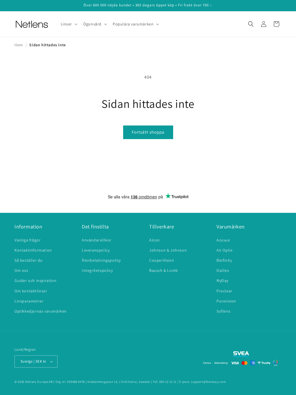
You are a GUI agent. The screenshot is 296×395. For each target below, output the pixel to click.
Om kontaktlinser (30, 291)
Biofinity (224, 260)
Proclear (224, 291)
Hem (18, 44)
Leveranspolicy (96, 250)
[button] (68, 24)
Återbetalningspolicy (101, 260)
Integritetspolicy (97, 270)
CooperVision (161, 260)
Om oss (21, 270)
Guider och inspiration (35, 280)
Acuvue (223, 240)
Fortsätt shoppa (148, 132)
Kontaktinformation (33, 250)
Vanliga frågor (27, 240)
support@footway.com (208, 382)
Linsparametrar (28, 301)
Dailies (223, 270)
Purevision (226, 301)
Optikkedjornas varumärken (40, 311)
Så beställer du (28, 260)
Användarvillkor (97, 240)
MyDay (222, 280)
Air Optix (224, 250)
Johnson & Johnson (168, 250)
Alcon (154, 240)
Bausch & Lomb (163, 270)
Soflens (223, 311)
